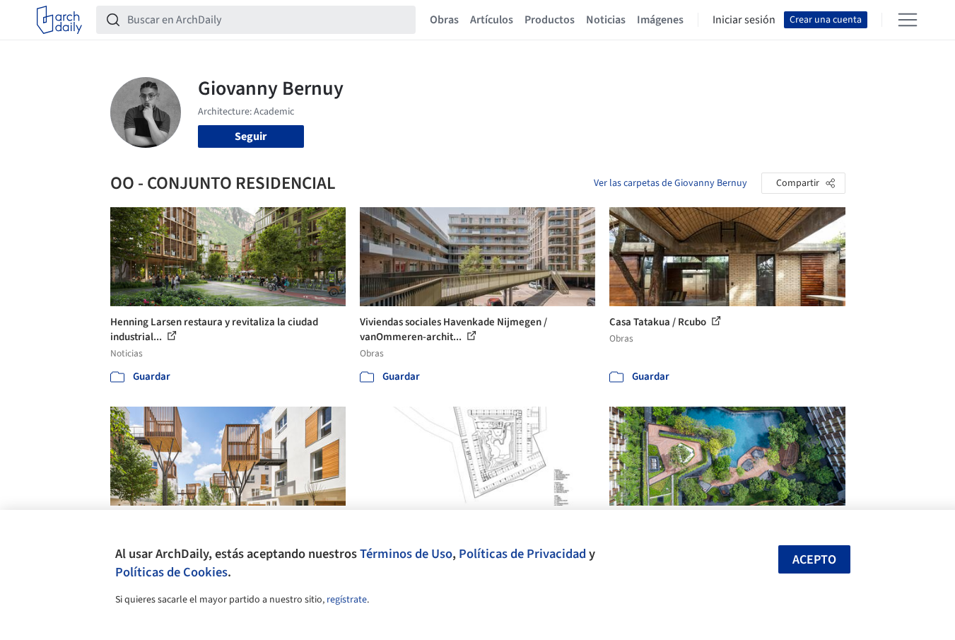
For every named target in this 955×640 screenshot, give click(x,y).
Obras (444, 20)
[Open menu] (907, 19)
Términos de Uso (406, 554)
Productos (550, 20)
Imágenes (660, 20)
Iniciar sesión (744, 20)
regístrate (347, 600)
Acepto (814, 560)
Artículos (491, 20)
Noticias (606, 20)
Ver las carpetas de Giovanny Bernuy (670, 183)
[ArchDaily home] (59, 20)
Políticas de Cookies (171, 572)
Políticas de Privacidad (522, 554)
